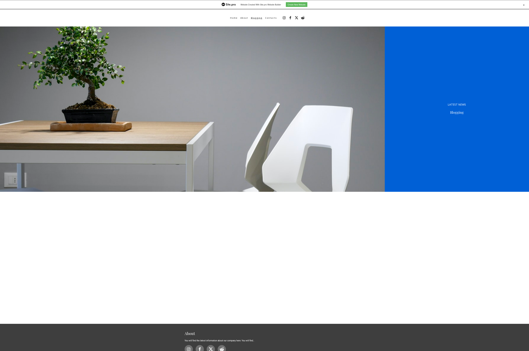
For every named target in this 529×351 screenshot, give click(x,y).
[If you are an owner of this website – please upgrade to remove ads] (524, 4)
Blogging (256, 17)
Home (234, 17)
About (244, 17)
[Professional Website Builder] (229, 4)
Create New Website (297, 4)
